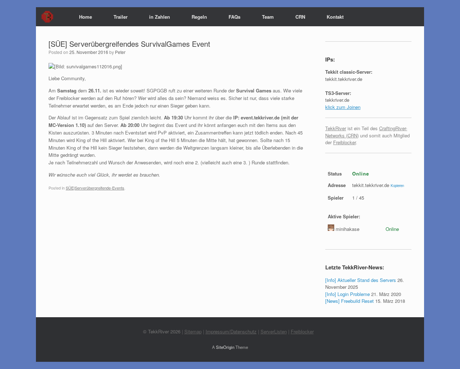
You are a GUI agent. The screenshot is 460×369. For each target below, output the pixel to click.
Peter (120, 52)
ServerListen (274, 331)
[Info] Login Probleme (347, 294)
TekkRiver (335, 128)
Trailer (121, 16)
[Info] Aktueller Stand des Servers (360, 280)
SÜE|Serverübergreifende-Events (95, 188)
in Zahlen (159, 16)
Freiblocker (344, 142)
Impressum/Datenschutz (231, 331)
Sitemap (193, 331)
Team (268, 16)
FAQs (234, 16)
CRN (300, 16)
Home (85, 16)
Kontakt (335, 16)
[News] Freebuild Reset (349, 300)
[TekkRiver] (44, 16)
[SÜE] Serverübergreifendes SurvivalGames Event (129, 43)
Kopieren (397, 185)
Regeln (199, 16)
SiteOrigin (225, 347)
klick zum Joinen (342, 107)
